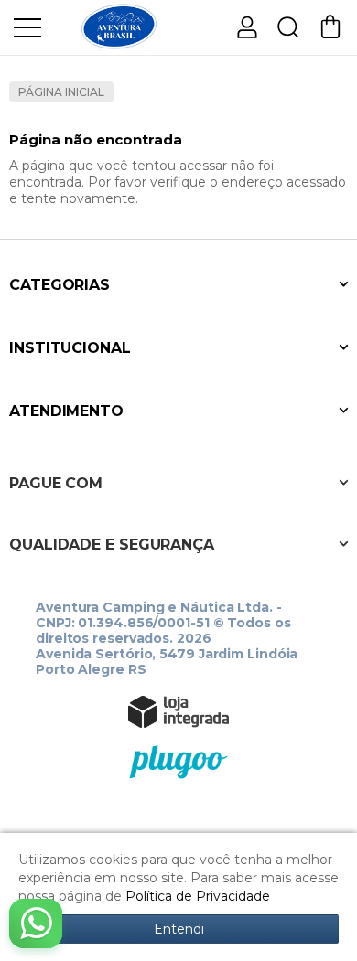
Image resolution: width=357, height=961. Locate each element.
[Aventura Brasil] (119, 26)
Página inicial (61, 92)
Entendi (179, 929)
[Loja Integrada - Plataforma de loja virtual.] (178, 711)
